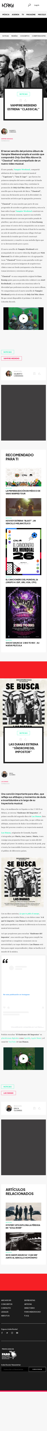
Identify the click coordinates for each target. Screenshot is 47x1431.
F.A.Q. (26, 1316)
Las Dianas (4, 781)
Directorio (29, 1308)
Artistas (28, 1304)
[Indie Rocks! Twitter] (7, 1333)
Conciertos (24, 36)
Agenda (15, 14)
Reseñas (14, 36)
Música (5, 14)
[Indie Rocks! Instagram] (12, 1333)
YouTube (12, 1041)
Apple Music (36, 1038)
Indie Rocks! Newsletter (11, 1365)
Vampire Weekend (7, 139)
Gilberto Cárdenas (12, 131)
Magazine (30, 14)
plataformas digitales (10, 1038)
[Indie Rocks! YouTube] (17, 1333)
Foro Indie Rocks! (32, 1312)
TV (23, 14)
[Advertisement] (23, 412)
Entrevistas (29, 1300)
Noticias (5, 36)
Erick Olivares (12, 774)
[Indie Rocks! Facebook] (2, 1333)
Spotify (27, 1038)
